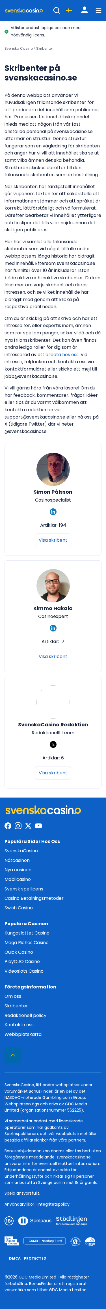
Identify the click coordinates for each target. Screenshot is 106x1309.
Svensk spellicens (24, 889)
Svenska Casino (19, 48)
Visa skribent (53, 540)
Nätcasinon (17, 860)
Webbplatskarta (23, 1034)
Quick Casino (19, 952)
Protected (35, 1258)
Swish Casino (19, 908)
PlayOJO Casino (22, 961)
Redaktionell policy (25, 1015)
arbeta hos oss (62, 354)
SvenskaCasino (21, 851)
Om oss (13, 996)
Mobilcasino (18, 879)
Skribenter (16, 1006)
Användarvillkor (19, 1204)
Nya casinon (18, 869)
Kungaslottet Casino (27, 933)
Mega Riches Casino (27, 942)
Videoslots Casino (24, 971)
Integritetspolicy (54, 1204)
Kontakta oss (19, 1025)
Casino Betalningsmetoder (34, 898)
